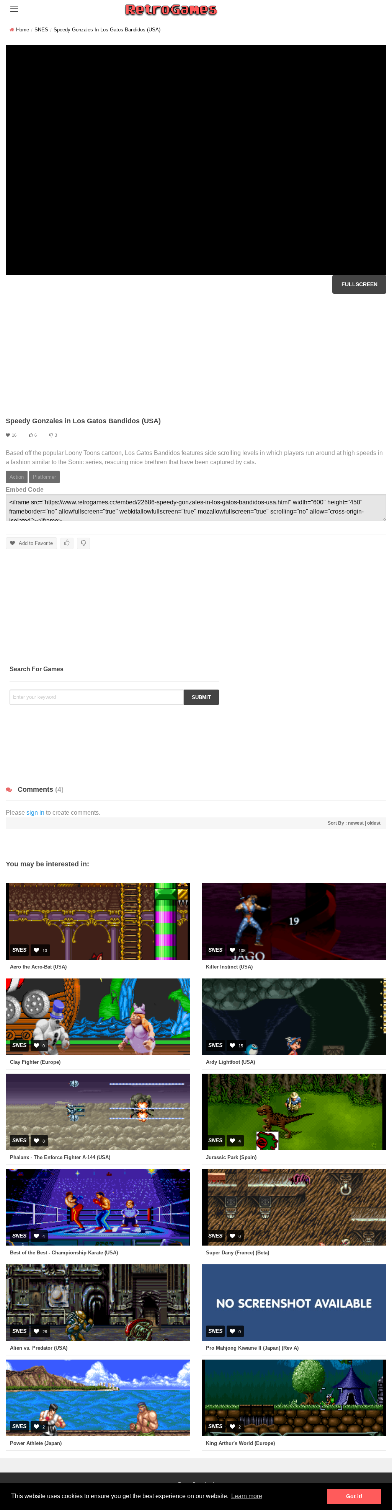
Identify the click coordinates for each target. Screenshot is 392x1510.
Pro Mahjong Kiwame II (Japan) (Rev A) (252, 1348)
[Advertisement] (196, 355)
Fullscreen (359, 284)
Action (17, 477)
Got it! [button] (354, 1496)
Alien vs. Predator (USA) (38, 1348)
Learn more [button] (246, 1496)
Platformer (44, 477)
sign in (35, 812)
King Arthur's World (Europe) (240, 1443)
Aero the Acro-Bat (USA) (38, 967)
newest (356, 823)
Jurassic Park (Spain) (231, 1157)
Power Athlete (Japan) (36, 1443)
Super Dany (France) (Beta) (237, 1253)
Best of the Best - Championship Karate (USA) (64, 1253)
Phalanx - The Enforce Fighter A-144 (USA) (60, 1157)
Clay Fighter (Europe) (35, 1062)
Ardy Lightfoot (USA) (230, 1062)
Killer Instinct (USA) (229, 967)
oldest (374, 823)
